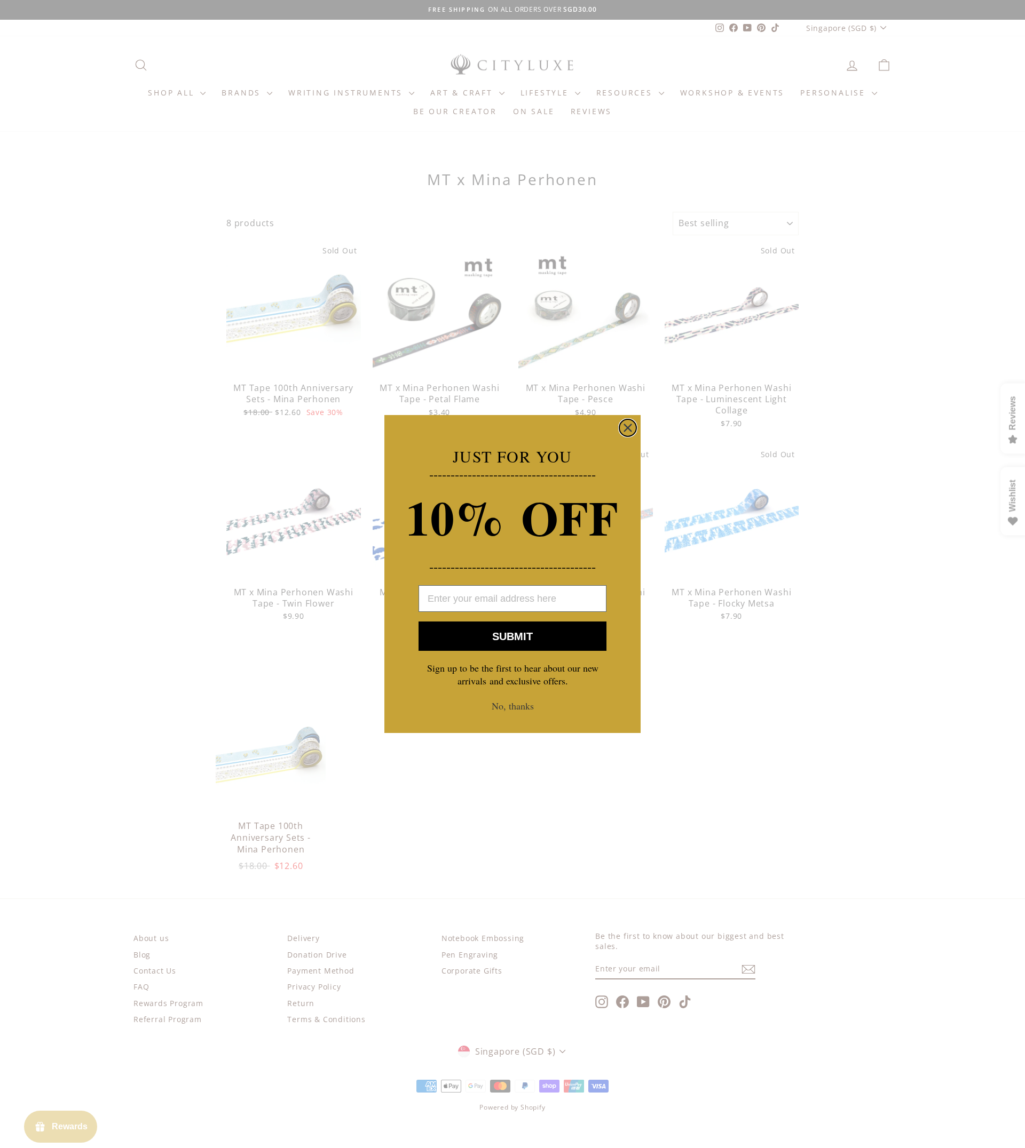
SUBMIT (512, 636)
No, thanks (513, 705)
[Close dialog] (627, 427)
